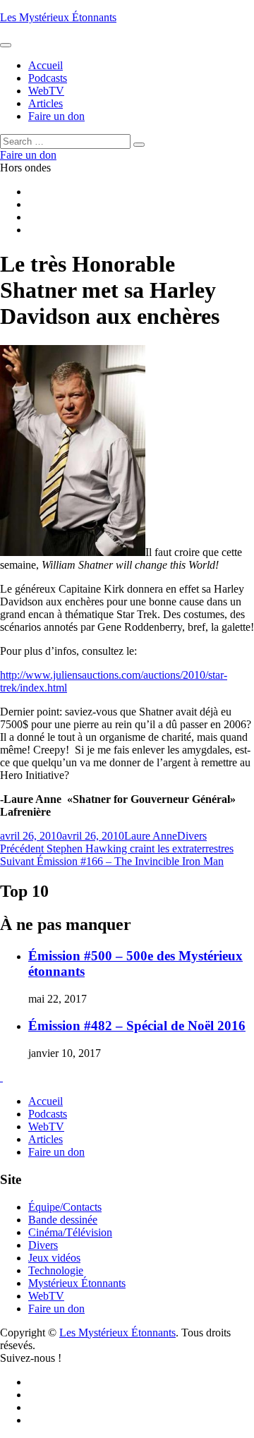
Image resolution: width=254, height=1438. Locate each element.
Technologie (55, 1270)
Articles (45, 1139)
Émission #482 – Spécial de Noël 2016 (137, 1025)
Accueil (45, 1101)
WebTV (46, 1126)
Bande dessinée (62, 1220)
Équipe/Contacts (65, 1207)
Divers (192, 836)
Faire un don (56, 1152)
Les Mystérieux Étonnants (58, 17)
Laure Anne (150, 836)
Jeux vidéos (54, 1258)
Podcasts (47, 1114)
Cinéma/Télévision (70, 1232)
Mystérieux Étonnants (77, 1283)
